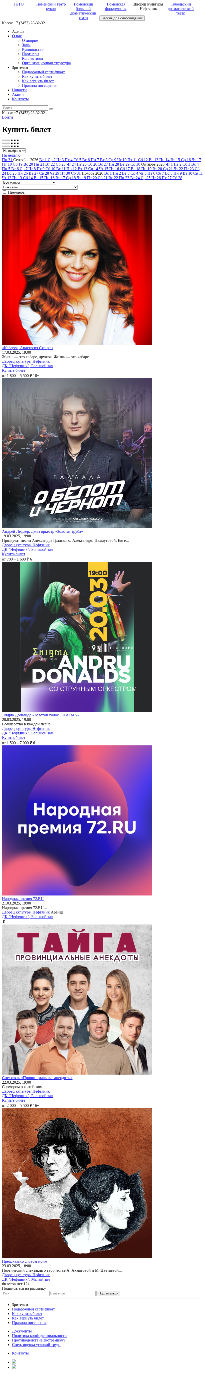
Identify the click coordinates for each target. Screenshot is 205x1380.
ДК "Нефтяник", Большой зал (27, 366)
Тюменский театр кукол (51, 6)
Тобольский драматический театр (181, 8)
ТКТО (18, 4)
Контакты (20, 99)
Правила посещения (39, 85)
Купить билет (13, 370)
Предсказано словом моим (24, 1261)
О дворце (30, 40)
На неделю (11, 155)
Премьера (16, 192)
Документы (22, 1331)
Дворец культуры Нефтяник (26, 361)
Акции (18, 94)
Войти (7, 117)
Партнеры (30, 54)
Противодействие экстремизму (38, 1340)
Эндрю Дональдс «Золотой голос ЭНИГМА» (40, 715)
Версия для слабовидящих (122, 18)
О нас (17, 36)
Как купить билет (37, 76)
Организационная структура (46, 63)
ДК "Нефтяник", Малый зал (26, 1279)
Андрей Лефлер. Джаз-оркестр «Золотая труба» (42, 531)
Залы (26, 45)
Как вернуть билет (38, 81)
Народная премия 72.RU (23, 898)
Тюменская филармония (115, 6)
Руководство (33, 49)
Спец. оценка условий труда (36, 1344)
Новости (19, 90)
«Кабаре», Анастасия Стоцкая (27, 348)
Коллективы (32, 58)
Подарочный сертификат (43, 72)
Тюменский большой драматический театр (83, 11)
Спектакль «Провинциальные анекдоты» (37, 1078)
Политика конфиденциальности (39, 1335)
